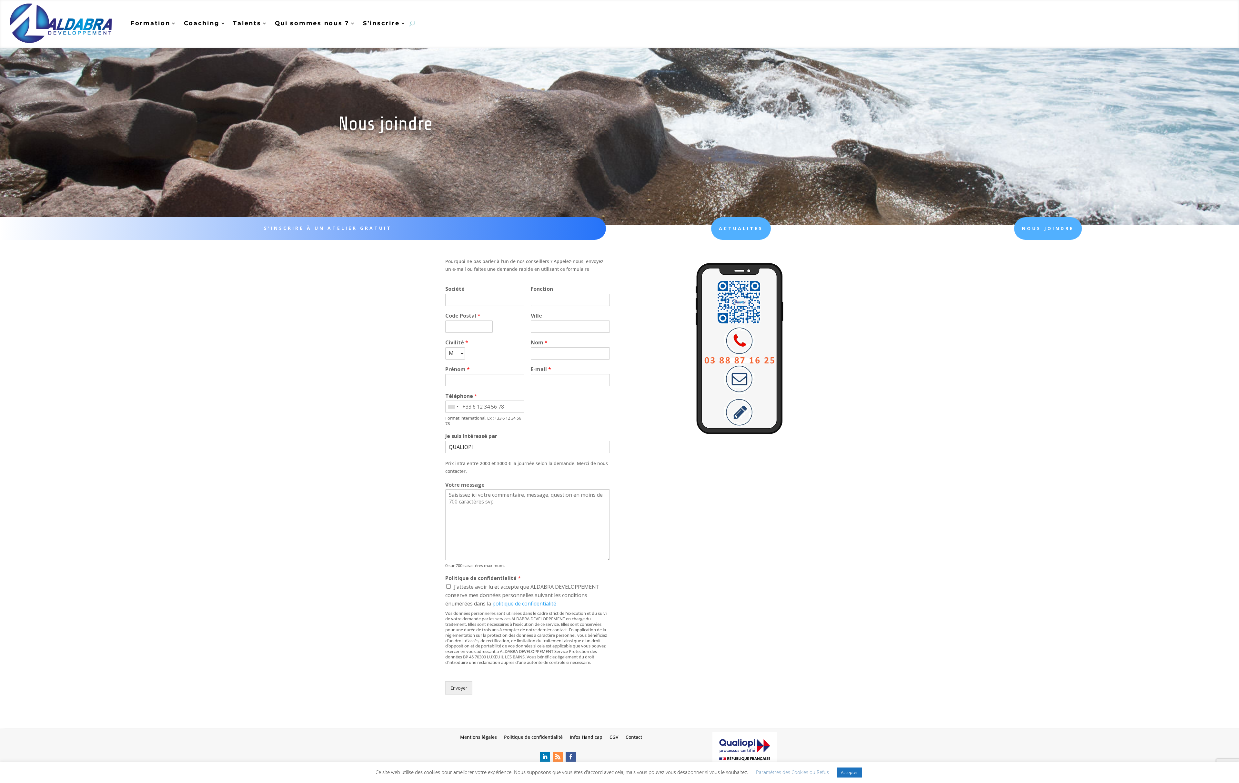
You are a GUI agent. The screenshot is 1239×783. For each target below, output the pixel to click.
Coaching (202, 23)
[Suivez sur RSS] (558, 757)
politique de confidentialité (524, 603)
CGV (614, 736)
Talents (247, 23)
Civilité (456, 342)
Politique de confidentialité (483, 578)
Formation (150, 23)
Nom (539, 342)
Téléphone (461, 396)
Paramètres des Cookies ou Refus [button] (792, 772)
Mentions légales (478, 736)
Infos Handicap (586, 736)
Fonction (542, 289)
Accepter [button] (849, 772)
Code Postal (462, 315)
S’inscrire (381, 23)
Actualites (741, 228)
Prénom (457, 369)
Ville (536, 315)
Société (455, 289)
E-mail (541, 369)
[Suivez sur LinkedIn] (545, 757)
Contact (634, 736)
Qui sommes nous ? (312, 23)
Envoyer (458, 688)
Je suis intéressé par (471, 436)
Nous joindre (1048, 228)
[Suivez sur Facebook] (571, 757)
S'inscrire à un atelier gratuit (328, 228)
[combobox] (453, 406)
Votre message (465, 485)
